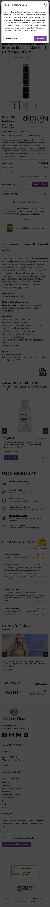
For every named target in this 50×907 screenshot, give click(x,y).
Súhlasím (40, 38)
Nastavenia (11, 38)
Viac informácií (30, 30)
